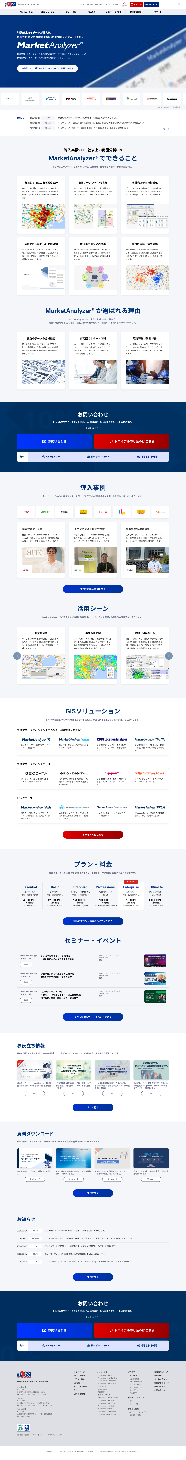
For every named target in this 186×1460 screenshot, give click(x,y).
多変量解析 (133, 1393)
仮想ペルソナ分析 (104, 1395)
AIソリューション (27, 12)
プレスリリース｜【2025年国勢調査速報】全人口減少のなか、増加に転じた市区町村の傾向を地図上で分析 (101, 123)
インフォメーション (82, 1387)
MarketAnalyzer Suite (106, 1406)
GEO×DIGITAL (103, 1389)
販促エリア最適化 (135, 1384)
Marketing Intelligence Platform (110, 1414)
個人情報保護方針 (23, 1435)
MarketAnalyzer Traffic (107, 1384)
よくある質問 (79, 1394)
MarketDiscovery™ (105, 1409)
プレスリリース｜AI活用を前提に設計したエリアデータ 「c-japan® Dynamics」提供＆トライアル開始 (87, 1262)
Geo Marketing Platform (107, 1411)
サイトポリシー (38, 1435)
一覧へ (164, 129)
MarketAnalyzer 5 (105, 1375)
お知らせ (81, 4)
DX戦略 (77, 1383)
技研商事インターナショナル (10, 4)
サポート (158, 12)
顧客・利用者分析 (135, 1382)
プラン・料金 (71, 12)
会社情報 (90, 4)
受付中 (131, 1401)
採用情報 (98, 4)
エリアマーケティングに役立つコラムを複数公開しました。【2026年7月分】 (76, 1254)
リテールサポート (135, 1387)
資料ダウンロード (161, 1383)
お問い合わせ (153, 4)
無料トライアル (160, 1387)
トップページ (79, 1372)
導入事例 (131, 1372)
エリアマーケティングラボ (138, 1412)
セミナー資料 (134, 1404)
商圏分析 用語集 (135, 1415)
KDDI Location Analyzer (107, 1381)
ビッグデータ (134, 1390)
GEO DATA (102, 1386)
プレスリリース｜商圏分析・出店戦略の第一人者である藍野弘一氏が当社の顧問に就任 (93, 128)
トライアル (137, 4)
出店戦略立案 (134, 1379)
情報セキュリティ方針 (55, 1435)
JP (114, 4)
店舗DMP (101, 1392)
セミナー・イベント (136, 1398)
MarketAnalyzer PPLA (106, 1403)
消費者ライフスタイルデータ (108, 1397)
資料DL (124, 6)
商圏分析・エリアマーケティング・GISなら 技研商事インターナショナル (71, 1452)
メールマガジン (160, 1379)
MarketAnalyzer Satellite (107, 1378)
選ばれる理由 (79, 1376)
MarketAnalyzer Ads (106, 1400)
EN (117, 4)
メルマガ (107, 4)
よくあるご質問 (92, 428)
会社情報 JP (159, 1372)
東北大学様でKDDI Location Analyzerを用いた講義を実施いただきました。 (88, 118)
